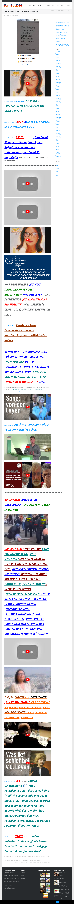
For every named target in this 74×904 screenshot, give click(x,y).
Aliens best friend (16, 856)
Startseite (52, 10)
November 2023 (58, 99)
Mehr (43, 893)
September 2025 (58, 67)
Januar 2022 (58, 131)
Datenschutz (68, 1)
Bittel (20, 856)
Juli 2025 (57, 70)
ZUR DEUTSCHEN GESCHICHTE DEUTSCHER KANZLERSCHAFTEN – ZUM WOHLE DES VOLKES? (32, 862)
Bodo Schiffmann (24, 856)
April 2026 (57, 57)
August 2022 (58, 121)
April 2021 (57, 144)
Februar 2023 (58, 112)
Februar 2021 (58, 147)
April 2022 (57, 127)
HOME (30, 5)
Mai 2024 (57, 91)
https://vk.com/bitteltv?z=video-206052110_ (24, 106)
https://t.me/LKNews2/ (13, 137)
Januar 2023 (58, 114)
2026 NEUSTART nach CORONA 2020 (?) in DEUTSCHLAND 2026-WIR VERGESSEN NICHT (62, 27)
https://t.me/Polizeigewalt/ (12, 781)
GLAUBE (48, 5)
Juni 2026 (57, 54)
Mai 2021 (57, 143)
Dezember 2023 (58, 98)
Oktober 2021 (58, 136)
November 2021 (58, 134)
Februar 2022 (58, 130)
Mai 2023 (57, 108)
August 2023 (58, 104)
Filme (56, 166)
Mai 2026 (57, 56)
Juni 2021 (57, 142)
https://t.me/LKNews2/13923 (24, 391)
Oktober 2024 (58, 83)
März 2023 (57, 111)
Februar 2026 (58, 60)
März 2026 (57, 58)
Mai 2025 (57, 73)
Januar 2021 (58, 149)
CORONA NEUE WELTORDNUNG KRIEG (62, 163)
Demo (29, 856)
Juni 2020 (57, 150)
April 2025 (57, 74)
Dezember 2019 (58, 156)
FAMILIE (34, 5)
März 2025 (57, 76)
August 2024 (58, 86)
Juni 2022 (57, 124)
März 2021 (57, 146)
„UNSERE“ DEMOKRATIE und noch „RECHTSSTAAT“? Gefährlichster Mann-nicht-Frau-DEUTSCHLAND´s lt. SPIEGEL (62, 44)
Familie (7, 856)
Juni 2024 (57, 89)
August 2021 (58, 139)
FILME (53, 5)
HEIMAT (43, 5)
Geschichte (57, 168)
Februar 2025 (58, 77)
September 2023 (58, 102)
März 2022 (57, 128)
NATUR (57, 5)
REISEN (68, 5)
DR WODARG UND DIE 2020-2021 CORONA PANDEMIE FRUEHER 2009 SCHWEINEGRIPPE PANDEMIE (24, 860)
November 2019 (58, 158)
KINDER (39, 5)
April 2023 (57, 109)
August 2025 (58, 69)
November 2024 (58, 82)
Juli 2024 (57, 88)
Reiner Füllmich (44, 856)
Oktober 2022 (58, 118)
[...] (14, 890)
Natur (57, 174)
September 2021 (58, 137)
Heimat (9, 856)
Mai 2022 (57, 126)
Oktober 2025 (58, 66)
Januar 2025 (58, 79)
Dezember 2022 (58, 115)
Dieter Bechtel (15, 15)
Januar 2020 (58, 155)
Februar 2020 (58, 153)
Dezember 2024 (58, 80)
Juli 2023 (57, 105)
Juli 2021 (57, 140)
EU (30, 856)
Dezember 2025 (58, 63)
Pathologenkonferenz (37, 856)
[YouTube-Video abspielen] (27, 83)
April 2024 (57, 92)
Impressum (62, 1)
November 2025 (58, 64)
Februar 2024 (58, 95)
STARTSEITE (23, 872)
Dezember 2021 (58, 133)
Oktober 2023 (58, 101)
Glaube (57, 169)
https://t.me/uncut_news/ (13, 836)
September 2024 (58, 85)
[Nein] (72, 902)
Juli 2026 (57, 53)
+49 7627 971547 (8, 1)
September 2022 (58, 120)
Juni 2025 (57, 72)
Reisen (57, 175)
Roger (48, 856)
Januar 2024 (58, 96)
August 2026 (58, 51)
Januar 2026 (58, 61)
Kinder (57, 172)
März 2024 (57, 93)
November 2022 (58, 117)
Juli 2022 (57, 123)
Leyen (32, 856)
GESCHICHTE (62, 5)
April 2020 (57, 152)
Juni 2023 (57, 107)
